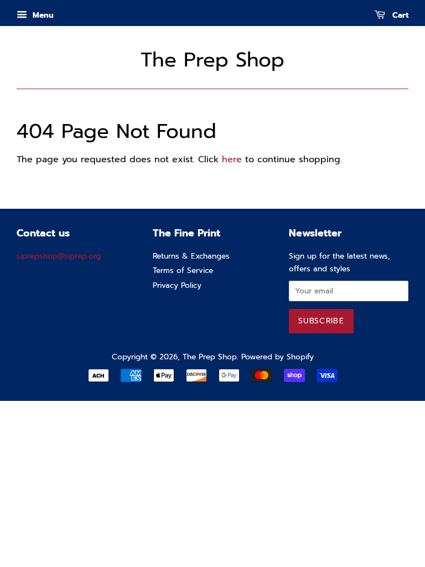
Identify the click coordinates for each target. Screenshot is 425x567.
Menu (42, 15)
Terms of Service (183, 270)
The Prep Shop (212, 60)
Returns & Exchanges (191, 256)
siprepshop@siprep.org (59, 256)
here (232, 159)
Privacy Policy (177, 285)
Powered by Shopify (277, 357)
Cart (399, 15)
